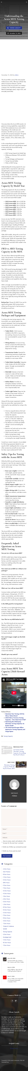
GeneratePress (5, 1062)
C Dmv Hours (6, 877)
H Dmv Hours (7, 893)
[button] (26, 2)
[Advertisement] (14, 54)
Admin (14, 796)
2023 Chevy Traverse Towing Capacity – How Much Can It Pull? (15, 719)
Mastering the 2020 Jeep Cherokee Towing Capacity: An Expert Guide (14, 724)
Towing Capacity (15, 28)
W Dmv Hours (7, 943)
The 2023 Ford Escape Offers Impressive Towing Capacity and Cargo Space (15, 729)
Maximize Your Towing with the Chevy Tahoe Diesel (14, 715)
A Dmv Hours (6, 869)
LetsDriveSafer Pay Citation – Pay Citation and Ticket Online (16, 961)
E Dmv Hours (6, 885)
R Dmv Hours (6, 918)
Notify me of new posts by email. (12, 851)
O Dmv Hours (7, 913)
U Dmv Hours (6, 934)
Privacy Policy (14, 1048)
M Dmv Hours (7, 907)
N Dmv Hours (7, 910)
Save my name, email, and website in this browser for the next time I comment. (14, 842)
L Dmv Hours (6, 904)
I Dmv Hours (6, 896)
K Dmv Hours (6, 902)
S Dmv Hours (6, 921)
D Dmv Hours (6, 880)
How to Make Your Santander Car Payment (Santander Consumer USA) (15, 980)
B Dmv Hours (6, 874)
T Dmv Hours (6, 923)
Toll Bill (5, 929)
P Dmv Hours (6, 915)
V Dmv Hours (6, 940)
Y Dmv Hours (6, 945)
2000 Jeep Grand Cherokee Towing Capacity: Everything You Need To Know (19, 752)
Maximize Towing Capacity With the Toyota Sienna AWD (9, 766)
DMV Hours (6, 883)
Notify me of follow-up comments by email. (15, 847)
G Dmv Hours (7, 891)
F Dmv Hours (6, 888)
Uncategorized (7, 937)
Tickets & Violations (8, 926)
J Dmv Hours (6, 899)
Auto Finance (6, 872)
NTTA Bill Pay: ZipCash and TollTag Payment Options (15, 970)
